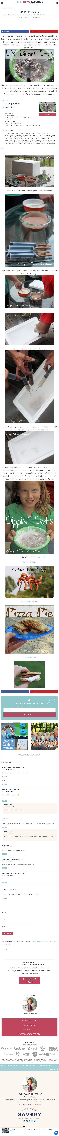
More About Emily (29, 1021)
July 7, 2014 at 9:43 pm (7, 846)
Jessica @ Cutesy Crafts (11, 859)
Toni (4, 818)
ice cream (31, 755)
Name (4, 912)
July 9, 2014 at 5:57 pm (9, 806)
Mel (3, 845)
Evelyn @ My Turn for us (11, 768)
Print (47, 114)
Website (4, 926)
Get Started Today (29, 980)
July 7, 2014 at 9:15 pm (7, 820)
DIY (28, 755)
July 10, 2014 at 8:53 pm (8, 861)
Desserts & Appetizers (31, 754)
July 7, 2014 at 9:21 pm (9, 833)
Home (2, 7)
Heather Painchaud (9, 789)
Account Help (29, 1030)
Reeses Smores (29, 657)
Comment (5, 898)
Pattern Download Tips (29, 1034)
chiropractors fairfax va (11, 873)
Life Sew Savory (29, 2)
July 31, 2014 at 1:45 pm (8, 875)
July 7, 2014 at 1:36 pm (7, 791)
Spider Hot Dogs (29, 562)
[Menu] (2, 3)
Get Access (29, 715)
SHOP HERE (37, 17)
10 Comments (24, 14)
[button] (55, 51)
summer (37, 755)
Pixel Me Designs (47, 1129)
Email (3, 919)
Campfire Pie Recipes (29, 601)
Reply (4, 784)
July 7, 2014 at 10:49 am (8, 769)
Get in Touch (29, 1025)
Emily (18, 14)
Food (6, 7)
